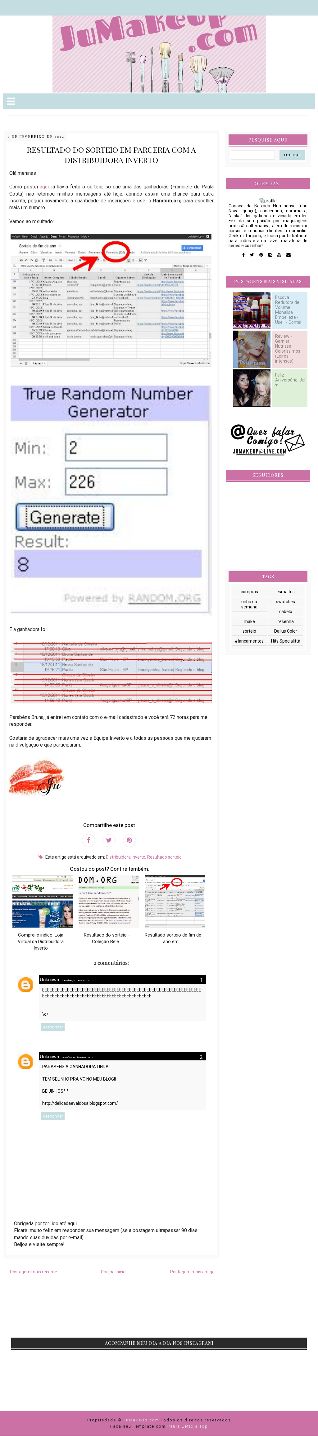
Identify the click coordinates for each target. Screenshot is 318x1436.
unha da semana (249, 604)
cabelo (285, 611)
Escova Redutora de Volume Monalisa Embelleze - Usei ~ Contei (288, 310)
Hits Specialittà (285, 641)
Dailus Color (285, 631)
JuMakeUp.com (142, 1420)
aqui (44, 187)
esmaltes (285, 591)
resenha (286, 621)
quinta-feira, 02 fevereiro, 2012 (77, 1057)
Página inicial (113, 1271)
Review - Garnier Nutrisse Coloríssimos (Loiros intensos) (287, 349)
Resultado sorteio (164, 857)
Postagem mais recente (33, 1271)
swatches (285, 601)
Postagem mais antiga (192, 1271)
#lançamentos (249, 641)
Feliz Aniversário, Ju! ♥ (290, 380)
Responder (53, 1027)
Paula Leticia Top (187, 1426)
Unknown (49, 979)
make (249, 621)
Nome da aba (45, 6)
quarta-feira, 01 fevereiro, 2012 (77, 980)
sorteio (249, 631)
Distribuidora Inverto (125, 857)
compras (249, 591)
